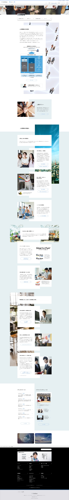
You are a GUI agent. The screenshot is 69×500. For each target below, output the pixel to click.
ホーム (2, 4)
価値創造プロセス (31, 477)
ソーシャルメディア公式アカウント (30, 485)
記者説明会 (18, 468)
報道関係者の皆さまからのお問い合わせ (35, 487)
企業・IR (4, 4)
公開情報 (30, 470)
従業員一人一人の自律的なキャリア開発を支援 (26, 372)
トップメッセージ (31, 475)
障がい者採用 (43, 189)
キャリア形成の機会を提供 (26, 322)
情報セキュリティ (26, 495)
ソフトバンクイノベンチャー (26, 344)
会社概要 (30, 466)
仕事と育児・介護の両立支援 (43, 166)
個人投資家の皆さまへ (19, 478)
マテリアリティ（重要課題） (32, 478)
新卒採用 (42, 475)
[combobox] (45, 449)
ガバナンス (30, 468)
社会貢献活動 (30, 469)
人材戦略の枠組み (38, 18)
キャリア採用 (42, 476)
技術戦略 (42, 466)
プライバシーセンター (30, 495)
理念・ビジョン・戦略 (8, 4)
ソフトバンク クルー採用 (44, 478)
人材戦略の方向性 (21, 18)
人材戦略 (42, 467)
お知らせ (18, 466)
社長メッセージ (31, 465)
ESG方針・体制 (31, 476)
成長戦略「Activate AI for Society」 (45, 465)
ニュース (45, 18)
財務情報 (18, 477)
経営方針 (18, 475)
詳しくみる (31, 80)
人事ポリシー (29, 18)
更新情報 (18, 467)
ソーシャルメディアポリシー (39, 485)
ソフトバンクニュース (19, 469)
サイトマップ (43, 495)
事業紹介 (30, 467)
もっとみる (43, 424)
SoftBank (4, 2)
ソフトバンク (34, 493)
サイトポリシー (34, 495)
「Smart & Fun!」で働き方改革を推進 (26, 258)
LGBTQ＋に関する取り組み (43, 191)
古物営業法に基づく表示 (39, 495)
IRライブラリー (19, 476)
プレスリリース (19, 465)
